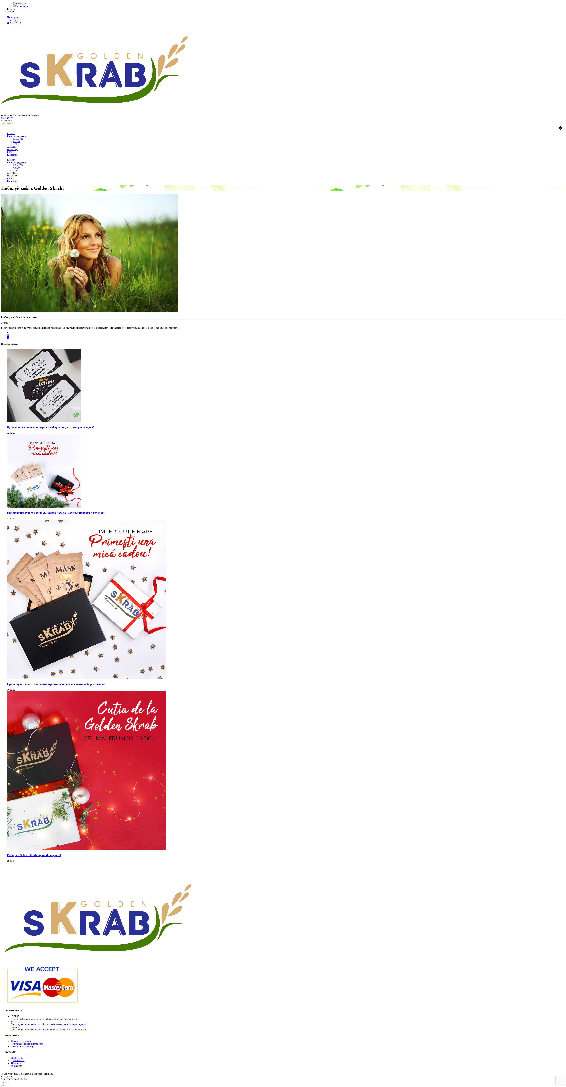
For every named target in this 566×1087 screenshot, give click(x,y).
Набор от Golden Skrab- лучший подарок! (34, 855)
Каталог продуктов (16, 136)
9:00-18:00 (18, 1058)
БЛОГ (10, 152)
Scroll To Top (14, 1079)
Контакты (12, 154)
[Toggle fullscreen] (5, 1082)
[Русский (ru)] (20, 6)
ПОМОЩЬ (12, 149)
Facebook (13, 20)
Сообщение (7, 120)
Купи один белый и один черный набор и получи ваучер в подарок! (50, 427)
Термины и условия (21, 1041)
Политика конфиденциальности (27, 1043)
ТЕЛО (16, 144)
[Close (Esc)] (2, 1082)
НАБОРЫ (18, 139)
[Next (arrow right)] (5, 1085)
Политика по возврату (22, 1046)
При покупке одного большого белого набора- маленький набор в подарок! (56, 512)
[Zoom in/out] (8, 1082)
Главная (11, 133)
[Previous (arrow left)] (2, 1085)
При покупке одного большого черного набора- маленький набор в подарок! (56, 684)
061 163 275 (15, 22)
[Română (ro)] (20, 3)
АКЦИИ (11, 147)
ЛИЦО (16, 141)
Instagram (13, 17)
